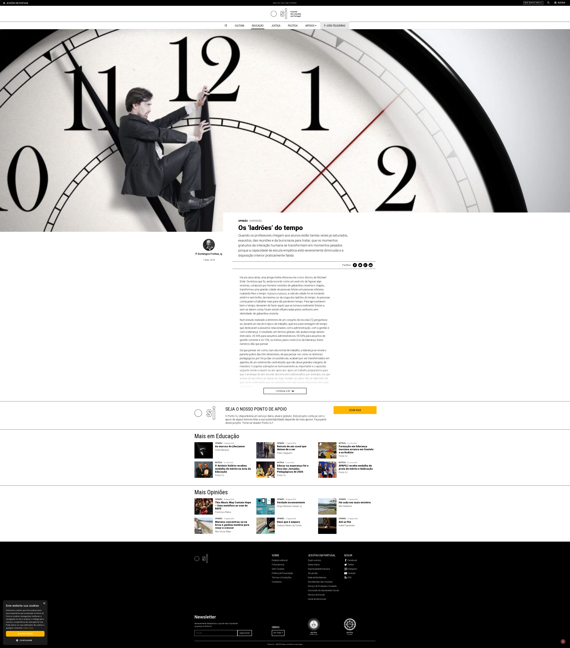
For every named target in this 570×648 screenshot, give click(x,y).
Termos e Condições (281, 577)
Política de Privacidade (282, 573)
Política (293, 25)
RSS (349, 577)
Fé (226, 25)
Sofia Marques (222, 450)
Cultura (239, 25)
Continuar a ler (283, 390)
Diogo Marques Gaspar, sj (289, 506)
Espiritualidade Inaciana (319, 569)
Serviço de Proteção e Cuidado (322, 586)
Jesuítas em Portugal (17, 3)
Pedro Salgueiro (284, 453)
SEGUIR (348, 555)
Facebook (352, 560)
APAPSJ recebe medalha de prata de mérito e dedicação (356, 467)
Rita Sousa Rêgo (223, 531)
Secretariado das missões (320, 582)
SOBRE (275, 555)
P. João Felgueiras (334, 25)
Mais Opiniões (211, 492)
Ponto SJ (343, 456)
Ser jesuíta (313, 573)
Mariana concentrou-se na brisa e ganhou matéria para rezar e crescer (232, 524)
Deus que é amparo (288, 521)
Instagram (352, 569)
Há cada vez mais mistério (355, 502)
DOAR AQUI (355, 410)
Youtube (351, 573)
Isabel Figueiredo (347, 525)
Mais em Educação (216, 436)
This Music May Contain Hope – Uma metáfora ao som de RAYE (233, 505)
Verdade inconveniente (291, 502)
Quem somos (314, 560)
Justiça (275, 25)
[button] (25, 640)
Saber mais (28, 628)
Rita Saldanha (345, 506)
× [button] (44, 603)
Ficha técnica (278, 564)
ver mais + (278, 632)
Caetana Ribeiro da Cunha (289, 525)
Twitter (350, 564)
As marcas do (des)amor (230, 446)
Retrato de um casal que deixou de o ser (291, 448)
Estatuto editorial (280, 560)
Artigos (309, 25)
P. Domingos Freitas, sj (208, 253)
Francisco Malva (223, 512)
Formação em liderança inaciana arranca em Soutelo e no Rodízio (356, 449)
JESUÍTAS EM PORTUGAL (322, 555)
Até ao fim (345, 521)
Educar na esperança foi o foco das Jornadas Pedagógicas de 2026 (292, 468)
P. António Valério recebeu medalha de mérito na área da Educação (233, 468)
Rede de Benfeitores (317, 577)
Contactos (277, 582)
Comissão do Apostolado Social (323, 590)
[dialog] (25, 622)
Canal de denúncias (317, 599)
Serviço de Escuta (316, 595)
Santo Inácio (314, 564)
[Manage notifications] (563, 641)
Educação (258, 25)
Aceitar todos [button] (25, 633)
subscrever (244, 633)
